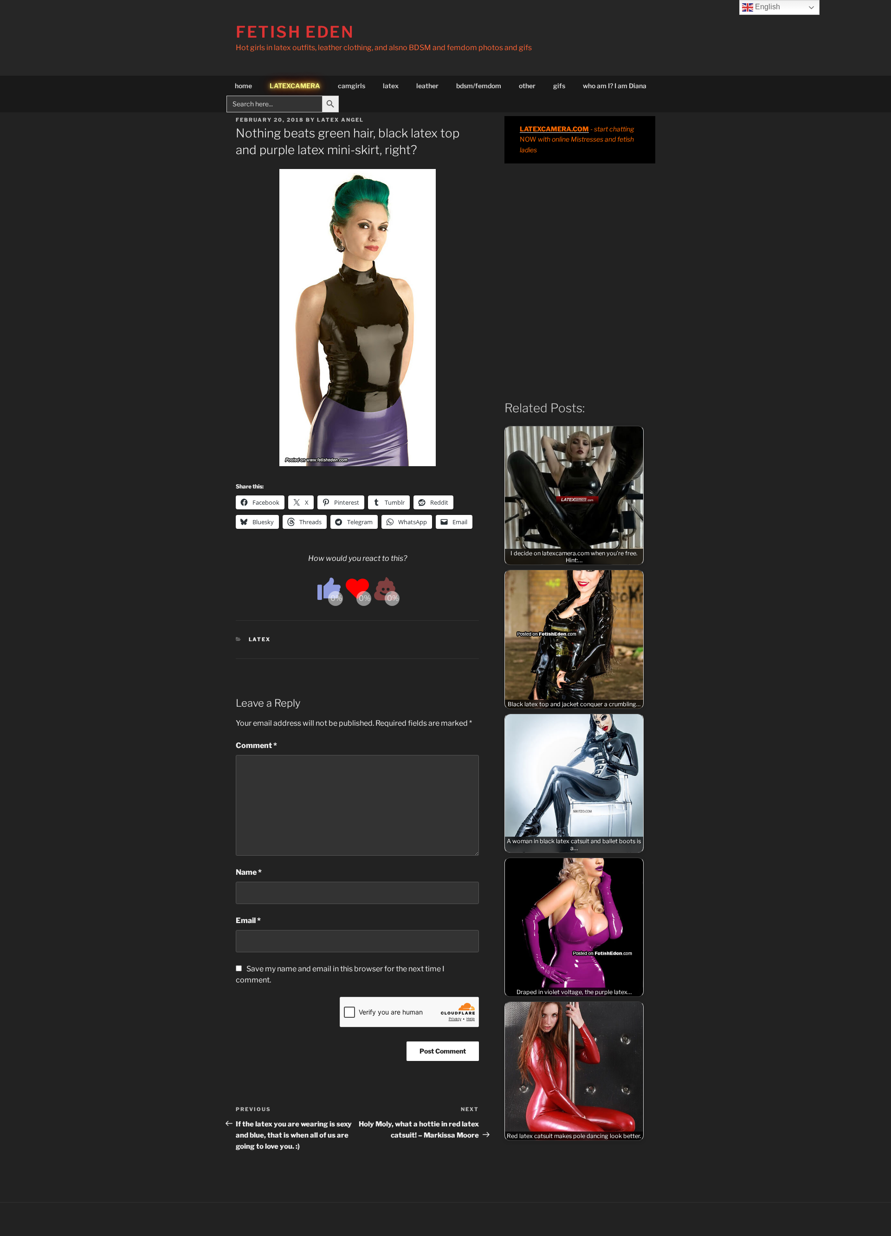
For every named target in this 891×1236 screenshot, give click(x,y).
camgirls (351, 86)
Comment (256, 745)
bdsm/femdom (478, 86)
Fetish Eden (295, 31)
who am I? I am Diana (614, 86)
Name (249, 872)
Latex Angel (340, 120)
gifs (559, 86)
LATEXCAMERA (295, 86)
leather (427, 86)
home (243, 86)
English (766, 7)
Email (248, 920)
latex (391, 86)
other (527, 86)
